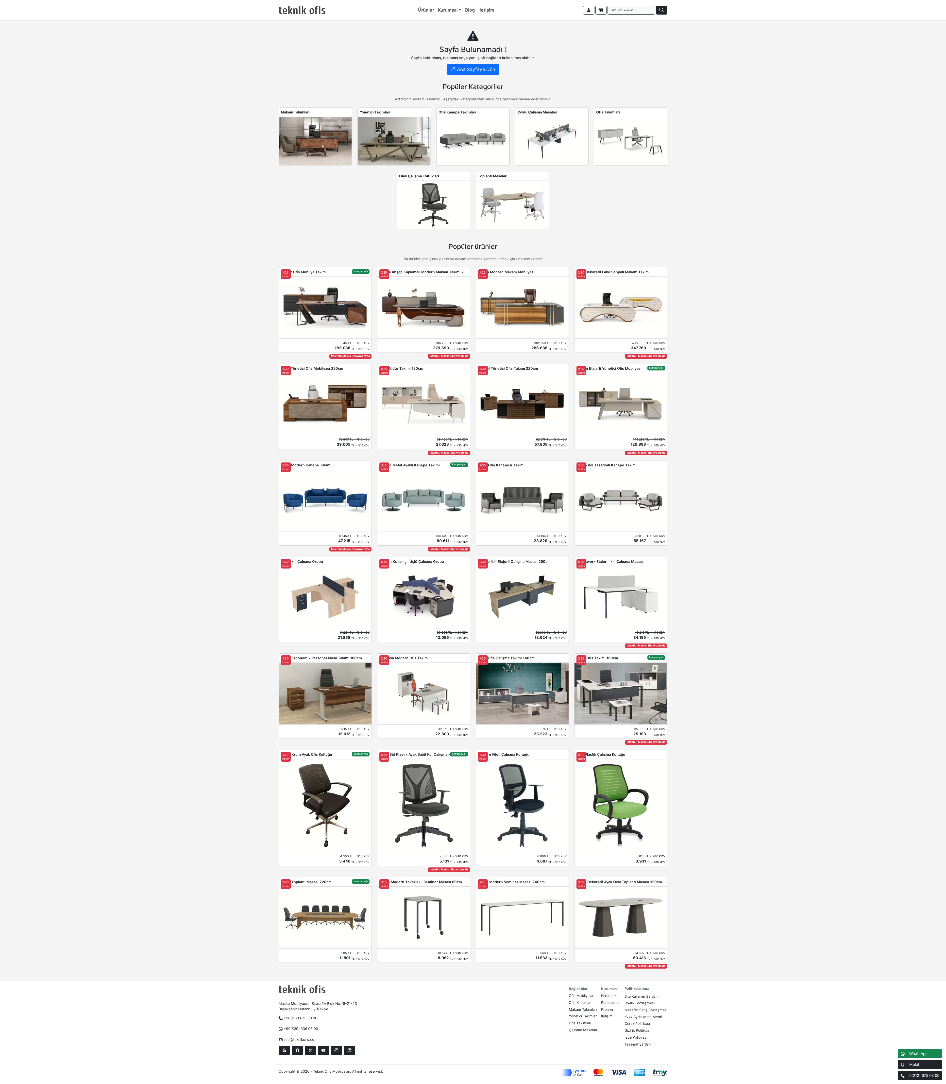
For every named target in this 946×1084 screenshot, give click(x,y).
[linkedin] (349, 1050)
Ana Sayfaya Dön (475, 69)
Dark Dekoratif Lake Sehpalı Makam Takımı (613, 272)
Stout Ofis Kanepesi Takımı (501, 465)
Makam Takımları (295, 112)
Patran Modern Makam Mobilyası (506, 272)
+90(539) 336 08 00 (301, 1029)
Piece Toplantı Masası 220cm (306, 882)
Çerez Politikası (637, 1023)
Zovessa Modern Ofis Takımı (404, 658)
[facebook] (297, 1050)
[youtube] (323, 1050)
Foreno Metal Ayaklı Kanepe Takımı (409, 465)
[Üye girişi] (588, 10)
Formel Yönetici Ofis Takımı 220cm (508, 368)
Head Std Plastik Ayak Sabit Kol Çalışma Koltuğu (420, 754)
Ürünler (426, 10)
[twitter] (310, 1050)
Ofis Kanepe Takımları (457, 112)
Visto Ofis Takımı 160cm (597, 658)
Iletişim (486, 10)
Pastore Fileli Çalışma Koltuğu (503, 754)
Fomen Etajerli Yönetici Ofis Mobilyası (609, 368)
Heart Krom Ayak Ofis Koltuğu (306, 754)
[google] (284, 1050)
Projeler (607, 1009)
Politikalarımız (637, 988)
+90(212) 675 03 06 (300, 1018)
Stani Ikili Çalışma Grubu (302, 561)
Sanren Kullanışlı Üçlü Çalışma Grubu (411, 561)
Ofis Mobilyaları (581, 995)
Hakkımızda (611, 995)
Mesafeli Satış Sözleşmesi (646, 1010)
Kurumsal (448, 10)
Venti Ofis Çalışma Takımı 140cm (506, 658)
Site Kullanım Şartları (641, 996)
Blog (470, 10)
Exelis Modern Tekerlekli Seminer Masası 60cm (420, 882)
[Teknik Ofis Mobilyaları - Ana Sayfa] (302, 10)
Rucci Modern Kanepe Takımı (306, 465)
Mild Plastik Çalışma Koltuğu (600, 754)
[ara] (661, 10)
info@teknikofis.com (301, 1039)
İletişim (607, 1016)
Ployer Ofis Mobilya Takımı (304, 272)
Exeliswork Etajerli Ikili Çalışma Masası (609, 561)
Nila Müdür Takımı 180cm (401, 368)
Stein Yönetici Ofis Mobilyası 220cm (312, 368)
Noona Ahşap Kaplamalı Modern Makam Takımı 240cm (423, 272)
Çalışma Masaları (583, 1030)
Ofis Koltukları (580, 1002)
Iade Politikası (636, 1037)
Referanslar (610, 1002)
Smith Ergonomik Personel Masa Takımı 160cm (321, 658)
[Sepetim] (601, 10)
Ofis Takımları (608, 112)
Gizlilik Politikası (637, 1030)
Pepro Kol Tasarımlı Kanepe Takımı (606, 465)
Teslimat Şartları (638, 1044)
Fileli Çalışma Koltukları (419, 176)
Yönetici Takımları (375, 112)
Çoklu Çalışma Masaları (537, 112)
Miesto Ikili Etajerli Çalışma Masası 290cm (514, 561)
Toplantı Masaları (492, 176)
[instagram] (336, 1050)
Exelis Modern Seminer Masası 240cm (511, 882)
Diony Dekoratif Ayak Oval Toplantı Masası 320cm (619, 882)
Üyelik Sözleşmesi (640, 1003)
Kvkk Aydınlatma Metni (643, 1017)
